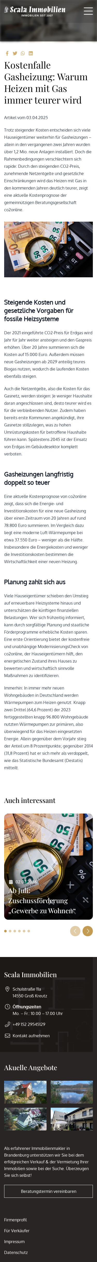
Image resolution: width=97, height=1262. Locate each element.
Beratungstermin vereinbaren (48, 1191)
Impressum (14, 1241)
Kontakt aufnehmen (31, 1035)
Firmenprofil (15, 1219)
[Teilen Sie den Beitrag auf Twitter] (15, 53)
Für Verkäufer (16, 1230)
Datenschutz (16, 1252)
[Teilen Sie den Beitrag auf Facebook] (7, 53)
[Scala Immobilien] (34, 11)
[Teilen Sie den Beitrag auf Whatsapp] (23, 53)
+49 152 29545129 (29, 1024)
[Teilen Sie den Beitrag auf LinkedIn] (31, 53)
